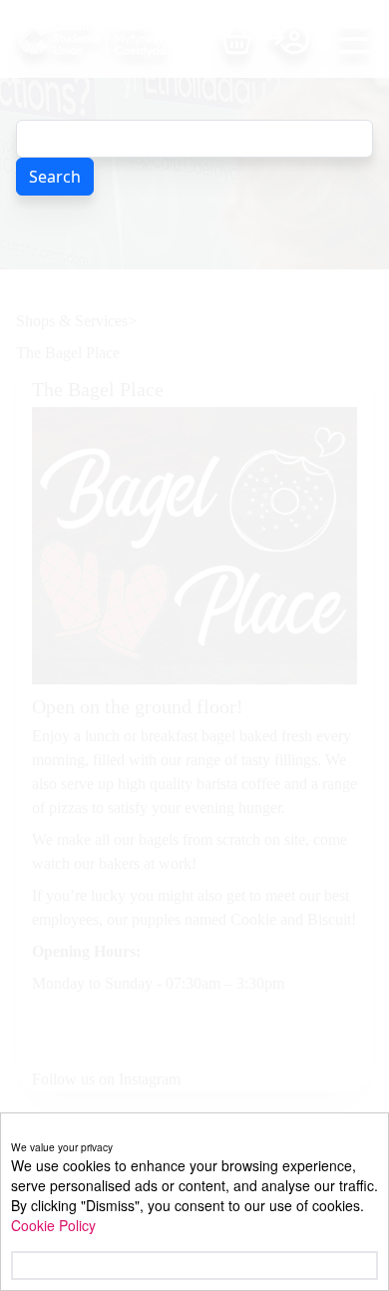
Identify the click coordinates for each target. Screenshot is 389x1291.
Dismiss (43, 1265)
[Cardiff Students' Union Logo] (118, 39)
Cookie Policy (53, 1225)
